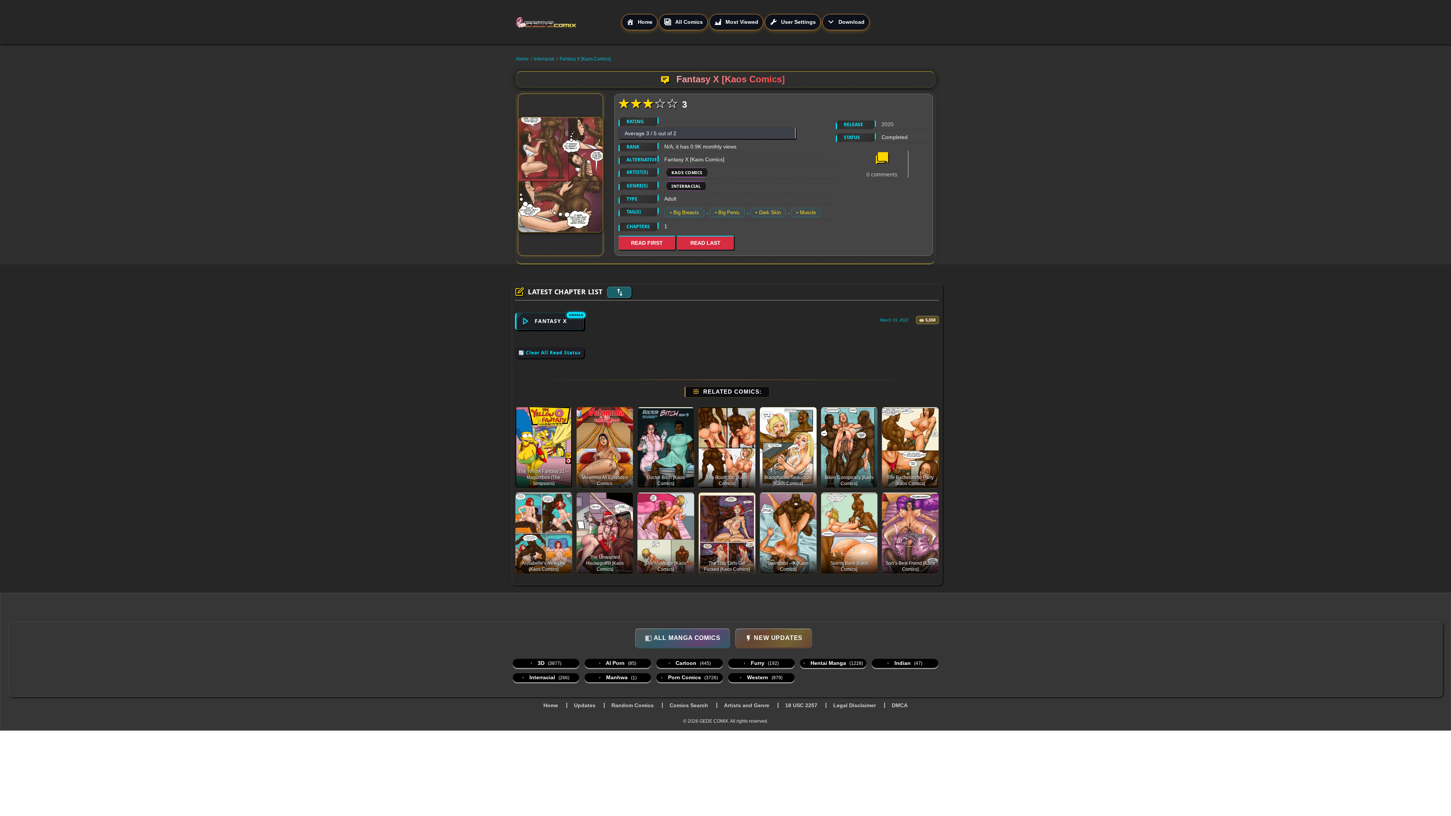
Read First (647, 243)
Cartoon (692, 663)
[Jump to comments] (882, 159)
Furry (764, 663)
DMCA (900, 705)
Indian (907, 663)
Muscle (808, 212)
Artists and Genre (746, 705)
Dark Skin (770, 212)
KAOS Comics (686, 172)
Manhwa (621, 677)
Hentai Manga (836, 663)
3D (549, 663)
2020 (888, 124)
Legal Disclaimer (854, 705)
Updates (585, 705)
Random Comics (632, 705)
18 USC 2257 (801, 705)
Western (764, 677)
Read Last (705, 243)
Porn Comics (692, 677)
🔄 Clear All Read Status (549, 352)
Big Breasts (686, 212)
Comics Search (689, 705)
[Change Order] (619, 292)
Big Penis (728, 212)
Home (522, 59)
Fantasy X (551, 321)
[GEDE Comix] (568, 22)
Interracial (544, 59)
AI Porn (620, 663)
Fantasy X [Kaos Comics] (585, 59)
